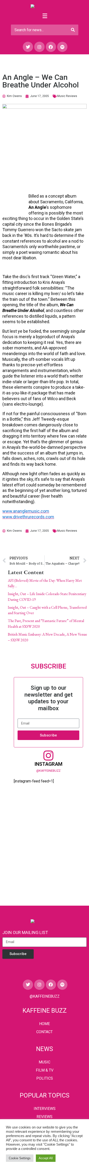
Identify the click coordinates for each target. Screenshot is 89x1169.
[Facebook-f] (51, 47)
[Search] (72, 30)
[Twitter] (28, 47)
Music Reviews (67, 96)
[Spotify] (62, 47)
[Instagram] (39, 47)
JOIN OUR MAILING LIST (25, 932)
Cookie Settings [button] (20, 1158)
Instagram (48, 764)
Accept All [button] (46, 1158)
